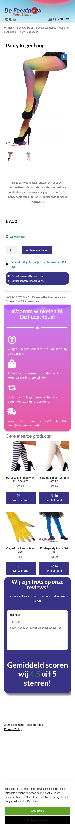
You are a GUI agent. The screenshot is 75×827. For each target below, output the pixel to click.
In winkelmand (39, 249)
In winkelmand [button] (20, 498)
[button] (64, 57)
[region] (37, 804)
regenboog (33, 301)
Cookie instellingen (37, 820)
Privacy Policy (13, 741)
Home (11, 27)
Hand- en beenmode (54, 297)
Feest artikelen (25, 27)
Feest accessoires (46, 27)
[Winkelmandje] (50, 19)
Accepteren (37, 810)
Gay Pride (21, 301)
